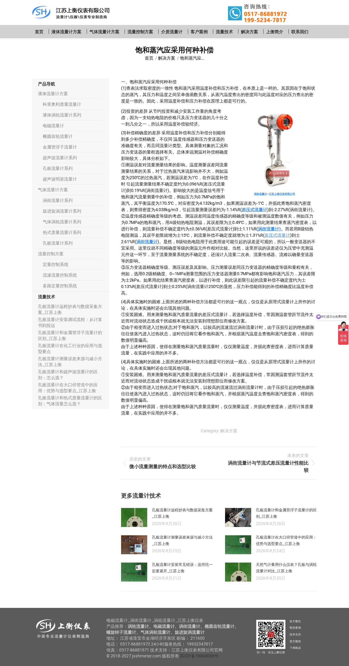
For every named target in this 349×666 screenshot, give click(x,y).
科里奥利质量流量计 (62, 104)
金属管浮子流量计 (60, 146)
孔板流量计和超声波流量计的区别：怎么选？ (68, 374)
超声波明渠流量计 (60, 179)
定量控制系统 (55, 264)
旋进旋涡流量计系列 (62, 211)
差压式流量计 (254, 209)
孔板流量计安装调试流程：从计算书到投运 (70, 322)
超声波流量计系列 (60, 157)
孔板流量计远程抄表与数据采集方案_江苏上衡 (182, 513)
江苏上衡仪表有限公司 (282, 194)
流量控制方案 (51, 253)
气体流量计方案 (53, 189)
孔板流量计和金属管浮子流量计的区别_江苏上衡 (286, 513)
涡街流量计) (269, 228)
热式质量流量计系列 (62, 232)
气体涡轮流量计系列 (62, 221)
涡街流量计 (260, 194)
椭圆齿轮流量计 (58, 136)
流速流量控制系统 (60, 275)
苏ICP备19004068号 (199, 655)
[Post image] (134, 517)
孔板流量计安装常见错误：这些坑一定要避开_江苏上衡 (182, 567)
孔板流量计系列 (58, 168)
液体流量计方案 (53, 93)
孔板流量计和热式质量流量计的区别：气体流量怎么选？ (70, 400)
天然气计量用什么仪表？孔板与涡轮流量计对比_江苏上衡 (286, 567)
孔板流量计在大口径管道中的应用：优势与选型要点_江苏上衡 (286, 540)
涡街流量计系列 (58, 200)
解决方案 (228, 430)
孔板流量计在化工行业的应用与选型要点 (70, 348)
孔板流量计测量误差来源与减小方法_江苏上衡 (182, 540)
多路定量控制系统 (60, 285)
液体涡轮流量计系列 (62, 114)
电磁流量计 (53, 125)
